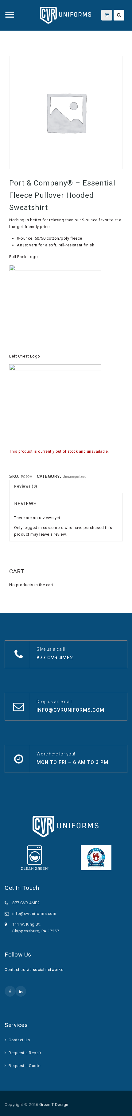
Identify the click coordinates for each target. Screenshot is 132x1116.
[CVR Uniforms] (66, 15)
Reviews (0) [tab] (25, 486)
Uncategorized (75, 476)
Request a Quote (25, 1065)
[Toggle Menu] (10, 14)
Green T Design (53, 1104)
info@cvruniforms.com (70, 710)
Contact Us (19, 1040)
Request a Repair (25, 1052)
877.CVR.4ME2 (55, 658)
